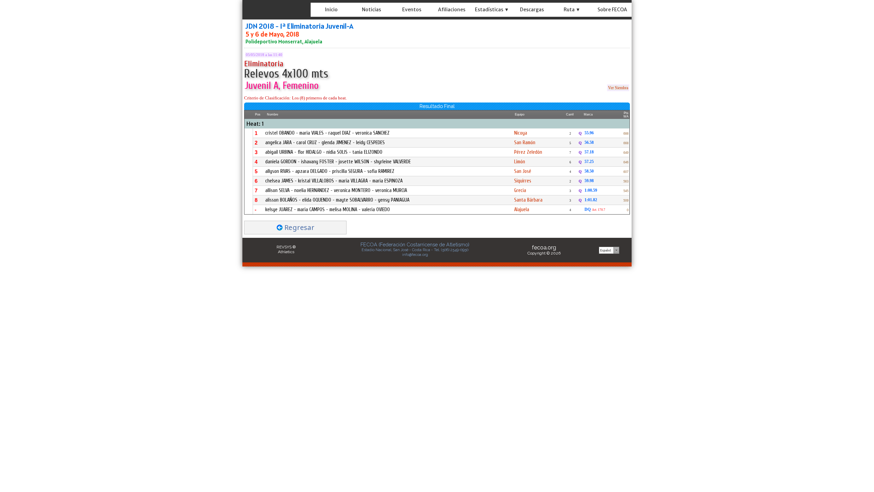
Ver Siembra (618, 87)
